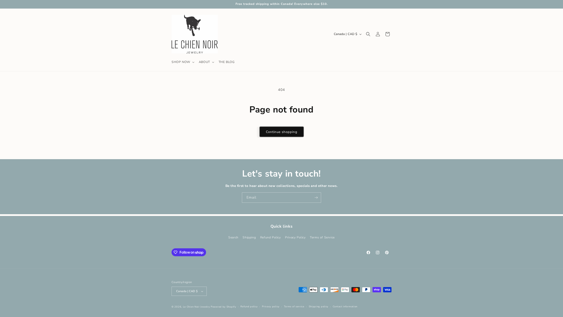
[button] (182, 62)
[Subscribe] (316, 197)
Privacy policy (271, 306)
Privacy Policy (295, 237)
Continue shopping (281, 132)
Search (233, 237)
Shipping (249, 237)
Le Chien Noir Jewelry (196, 306)
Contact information (345, 306)
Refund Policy (270, 237)
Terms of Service (322, 237)
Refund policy (249, 306)
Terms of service (294, 306)
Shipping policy (319, 306)
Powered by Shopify (223, 306)
